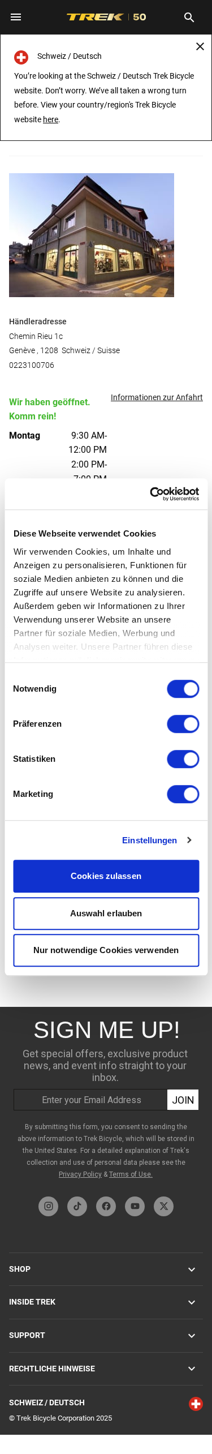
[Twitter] (164, 1206)
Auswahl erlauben (106, 913)
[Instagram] (48, 1206)
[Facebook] (106, 1206)
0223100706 (31, 365)
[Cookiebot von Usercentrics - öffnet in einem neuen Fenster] (151, 494)
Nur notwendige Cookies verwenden (106, 950)
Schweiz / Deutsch (47, 1402)
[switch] (183, 724)
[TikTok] (77, 1206)
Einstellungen (149, 840)
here (50, 119)
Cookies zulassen (106, 876)
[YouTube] (135, 1206)
